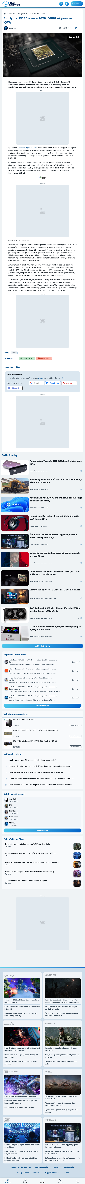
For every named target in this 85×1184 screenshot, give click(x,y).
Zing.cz (7, 856)
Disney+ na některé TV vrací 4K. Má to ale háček (55, 589)
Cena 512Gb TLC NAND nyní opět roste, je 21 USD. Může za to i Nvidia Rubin (55, 573)
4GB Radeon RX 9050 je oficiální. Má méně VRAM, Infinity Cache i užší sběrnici (55, 609)
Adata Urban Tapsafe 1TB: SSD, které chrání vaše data (56, 462)
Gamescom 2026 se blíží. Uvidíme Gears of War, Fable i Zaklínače (21, 1001)
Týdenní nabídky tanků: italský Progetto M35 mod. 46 (61, 1111)
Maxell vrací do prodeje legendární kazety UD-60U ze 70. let (21, 1056)
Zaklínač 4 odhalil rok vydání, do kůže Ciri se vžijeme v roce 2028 (20, 1159)
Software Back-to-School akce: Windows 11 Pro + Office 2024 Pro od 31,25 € (62, 1159)
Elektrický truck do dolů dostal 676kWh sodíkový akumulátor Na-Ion (56, 481)
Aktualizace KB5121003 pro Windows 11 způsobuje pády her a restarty (56, 499)
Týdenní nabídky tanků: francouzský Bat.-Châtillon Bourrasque (60, 1104)
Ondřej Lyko (34, 526)
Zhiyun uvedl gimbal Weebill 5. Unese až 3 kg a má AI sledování (62, 1153)
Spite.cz (8, 846)
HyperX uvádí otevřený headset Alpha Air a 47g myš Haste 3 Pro (54, 517)
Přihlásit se (76, 4)
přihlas (40, 378)
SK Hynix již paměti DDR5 (27, 148)
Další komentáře (42, 705)
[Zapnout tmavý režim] (67, 4)
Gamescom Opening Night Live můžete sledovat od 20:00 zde (31, 853)
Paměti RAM (34, 14)
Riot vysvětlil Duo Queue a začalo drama (19, 1107)
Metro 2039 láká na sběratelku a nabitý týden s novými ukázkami (32, 862)
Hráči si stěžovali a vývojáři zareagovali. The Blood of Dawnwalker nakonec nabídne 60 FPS (62, 1001)
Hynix (43, 14)
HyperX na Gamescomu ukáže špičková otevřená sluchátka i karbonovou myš (22, 1049)
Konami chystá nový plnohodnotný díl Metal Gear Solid (27, 844)
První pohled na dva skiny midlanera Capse (20, 1096)
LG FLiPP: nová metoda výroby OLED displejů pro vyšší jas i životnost (55, 628)
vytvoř (63, 378)
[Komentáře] (76, 28)
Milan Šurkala (35, 471)
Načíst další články (42, 646)
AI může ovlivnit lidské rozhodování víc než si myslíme (20, 1063)
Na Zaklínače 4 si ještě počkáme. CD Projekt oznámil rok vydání (61, 1008)
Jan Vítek (12, 28)
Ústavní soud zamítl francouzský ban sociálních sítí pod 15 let (55, 554)
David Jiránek (34, 544)
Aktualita (12, 14)
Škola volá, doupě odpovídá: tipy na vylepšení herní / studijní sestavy (53, 536)
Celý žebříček (42, 830)
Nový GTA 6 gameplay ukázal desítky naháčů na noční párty (29, 872)
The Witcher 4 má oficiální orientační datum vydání (26, 881)
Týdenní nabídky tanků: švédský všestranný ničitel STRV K (61, 1098)
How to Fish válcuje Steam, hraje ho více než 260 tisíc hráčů (22, 1008)
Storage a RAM (22, 14)
